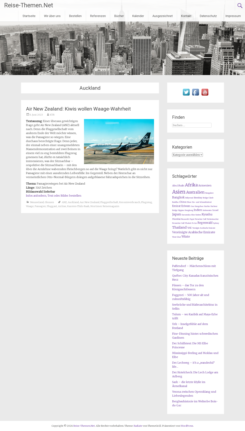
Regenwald (205, 223)
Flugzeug (146, 202)
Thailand (179, 227)
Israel (215, 210)
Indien (198, 210)
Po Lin (194, 223)
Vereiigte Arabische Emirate (203, 228)
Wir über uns (52, 16)
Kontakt (186, 16)
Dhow (189, 202)
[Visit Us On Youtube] (205, 95)
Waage (30, 206)
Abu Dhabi (178, 185)
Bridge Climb (208, 198)
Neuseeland (37, 202)
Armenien (205, 185)
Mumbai (176, 219)
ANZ (64, 202)
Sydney (216, 223)
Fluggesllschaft (109, 202)
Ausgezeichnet (162, 16)
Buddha (175, 202)
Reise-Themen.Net (28, 5)
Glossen (49, 202)
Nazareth (185, 219)
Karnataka (186, 215)
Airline (62, 206)
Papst (192, 219)
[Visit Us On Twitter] (186, 95)
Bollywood (189, 198)
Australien (195, 192)
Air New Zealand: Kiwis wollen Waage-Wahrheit (78, 109)
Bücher (119, 16)
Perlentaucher (213, 219)
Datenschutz (208, 16)
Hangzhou (199, 206)
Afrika (191, 185)
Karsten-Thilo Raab (78, 206)
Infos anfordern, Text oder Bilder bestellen (53, 195)
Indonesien (207, 210)
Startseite (29, 16)
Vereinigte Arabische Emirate (193, 232)
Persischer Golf (178, 223)
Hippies (181, 210)
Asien (179, 192)
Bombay (198, 197)
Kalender (138, 16)
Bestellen (75, 16)
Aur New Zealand (89, 202)
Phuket (188, 223)
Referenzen (98, 16)
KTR (52, 114)
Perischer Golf (200, 219)
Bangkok (178, 197)
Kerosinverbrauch (129, 202)
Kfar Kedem (196, 215)
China (182, 201)
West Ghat (176, 237)
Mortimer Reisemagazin (104, 206)
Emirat (176, 206)
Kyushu (207, 214)
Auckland (73, 202)
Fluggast (52, 206)
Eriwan (185, 206)
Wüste (186, 236)
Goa (192, 206)
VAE (189, 227)
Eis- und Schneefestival (202, 202)
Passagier (40, 206)
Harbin (207, 206)
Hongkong (189, 210)
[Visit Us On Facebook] (195, 95)
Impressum (233, 16)
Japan (176, 214)
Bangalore (209, 193)
